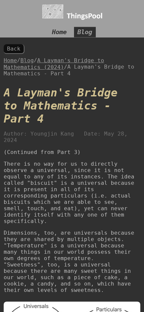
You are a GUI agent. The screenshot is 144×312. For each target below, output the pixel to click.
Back (13, 49)
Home (59, 32)
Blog (84, 32)
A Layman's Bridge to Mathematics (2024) (54, 63)
